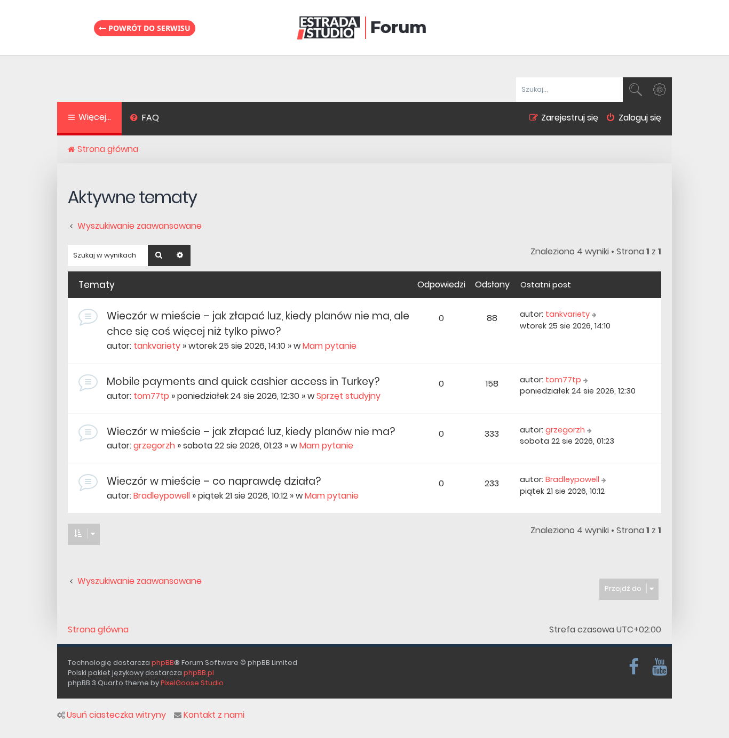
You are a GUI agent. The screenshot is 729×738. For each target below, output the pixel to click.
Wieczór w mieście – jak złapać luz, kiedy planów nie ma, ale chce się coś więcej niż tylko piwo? (258, 324)
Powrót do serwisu (148, 28)
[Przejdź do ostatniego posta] (595, 314)
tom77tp (151, 396)
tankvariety (156, 346)
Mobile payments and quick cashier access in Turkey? (243, 381)
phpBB (163, 662)
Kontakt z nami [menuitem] (214, 715)
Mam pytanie (329, 346)
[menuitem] (144, 119)
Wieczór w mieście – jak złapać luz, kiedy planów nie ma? (251, 431)
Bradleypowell (161, 496)
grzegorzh (154, 445)
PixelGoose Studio (192, 682)
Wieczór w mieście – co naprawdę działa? (214, 481)
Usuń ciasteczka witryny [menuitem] (116, 715)
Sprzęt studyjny (348, 396)
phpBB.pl (199, 672)
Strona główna (98, 630)
